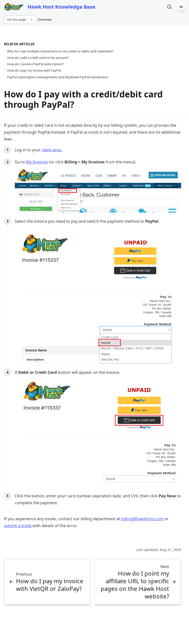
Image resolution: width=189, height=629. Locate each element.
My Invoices (37, 162)
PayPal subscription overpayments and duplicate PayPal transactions (57, 77)
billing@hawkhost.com (142, 518)
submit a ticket (18, 525)
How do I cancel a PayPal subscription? (35, 64)
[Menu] (181, 7)
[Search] (169, 7)
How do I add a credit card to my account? (38, 57)
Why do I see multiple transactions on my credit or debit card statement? (60, 51)
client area (52, 150)
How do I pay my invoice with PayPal (34, 70)
